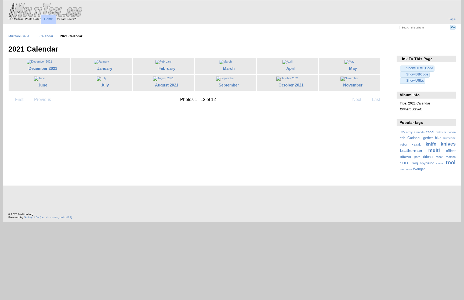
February (166, 68)
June (42, 85)
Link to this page (402, 48)
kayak (416, 144)
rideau (428, 157)
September (229, 85)
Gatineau (414, 138)
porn (417, 156)
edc (402, 138)
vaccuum (406, 169)
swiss (440, 163)
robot (439, 156)
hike (438, 138)
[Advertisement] (106, 201)
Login (452, 18)
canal (430, 132)
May (353, 68)
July (105, 85)
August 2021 (166, 85)
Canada (419, 132)
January (104, 68)
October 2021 (290, 85)
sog (415, 163)
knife (431, 144)
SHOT (405, 163)
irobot (403, 144)
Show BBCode (417, 74)
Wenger (419, 169)
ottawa (405, 156)
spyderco (427, 163)
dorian (452, 132)
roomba (451, 156)
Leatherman (411, 150)
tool (451, 162)
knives (448, 144)
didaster (441, 132)
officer (451, 151)
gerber (428, 138)
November (353, 85)
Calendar (46, 36)
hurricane (449, 138)
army (409, 132)
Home (48, 19)
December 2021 (42, 68)
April (290, 68)
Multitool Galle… (20, 36)
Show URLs (415, 80)
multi (434, 150)
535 (402, 132)
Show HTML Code (419, 68)
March (229, 68)
